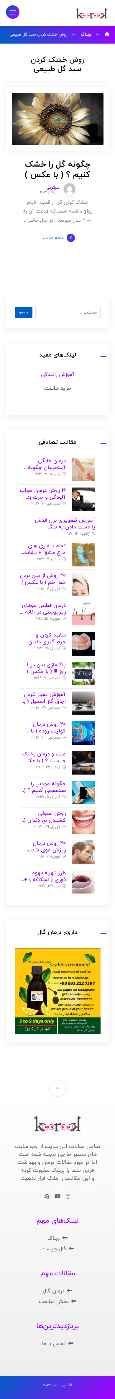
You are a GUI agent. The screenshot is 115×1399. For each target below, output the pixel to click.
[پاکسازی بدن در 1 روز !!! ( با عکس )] (83, 673)
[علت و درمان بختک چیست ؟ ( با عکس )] (83, 763)
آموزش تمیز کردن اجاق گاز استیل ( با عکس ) (44, 701)
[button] (12, 12)
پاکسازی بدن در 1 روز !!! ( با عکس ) (46, 668)
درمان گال (54, 1291)
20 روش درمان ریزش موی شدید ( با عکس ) (44, 850)
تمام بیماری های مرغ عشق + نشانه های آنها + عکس (45, 552)
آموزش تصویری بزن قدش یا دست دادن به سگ (65, 524)
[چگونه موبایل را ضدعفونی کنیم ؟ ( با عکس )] (83, 792)
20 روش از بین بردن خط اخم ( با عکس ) (43, 579)
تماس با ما (54, 1343)
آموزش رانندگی (57, 374)
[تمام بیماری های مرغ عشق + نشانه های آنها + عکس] (83, 554)
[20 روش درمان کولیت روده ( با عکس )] (83, 733)
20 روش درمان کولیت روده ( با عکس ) (48, 731)
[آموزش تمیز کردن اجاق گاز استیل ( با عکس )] (83, 703)
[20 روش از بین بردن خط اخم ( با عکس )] (83, 584)
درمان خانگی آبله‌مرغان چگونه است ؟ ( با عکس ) (45, 467)
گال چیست (53, 1249)
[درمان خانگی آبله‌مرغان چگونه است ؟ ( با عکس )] (83, 469)
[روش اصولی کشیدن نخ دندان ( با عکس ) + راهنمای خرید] (83, 822)
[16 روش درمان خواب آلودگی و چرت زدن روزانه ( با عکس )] (83, 499)
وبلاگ (53, 1238)
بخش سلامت (54, 1301)
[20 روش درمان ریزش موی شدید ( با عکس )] (83, 852)
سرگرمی (53, 188)
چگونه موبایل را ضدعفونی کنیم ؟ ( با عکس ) (45, 790)
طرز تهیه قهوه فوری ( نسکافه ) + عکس (45, 879)
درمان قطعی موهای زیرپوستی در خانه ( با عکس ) (44, 612)
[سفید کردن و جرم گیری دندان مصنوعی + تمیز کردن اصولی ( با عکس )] (83, 644)
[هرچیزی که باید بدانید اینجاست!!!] (91, 13)
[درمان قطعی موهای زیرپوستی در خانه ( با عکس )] (83, 614)
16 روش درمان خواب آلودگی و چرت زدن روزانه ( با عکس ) (43, 497)
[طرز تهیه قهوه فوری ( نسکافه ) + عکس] (83, 882)
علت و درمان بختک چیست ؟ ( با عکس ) (44, 760)
